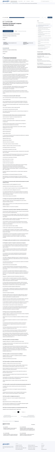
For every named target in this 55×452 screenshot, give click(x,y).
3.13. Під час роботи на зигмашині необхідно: (43, 39)
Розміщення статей (43, 449)
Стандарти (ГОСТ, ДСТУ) (19, 445)
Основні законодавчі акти (31, 445)
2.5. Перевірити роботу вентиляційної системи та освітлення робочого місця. (44, 34)
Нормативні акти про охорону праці (33, 446)
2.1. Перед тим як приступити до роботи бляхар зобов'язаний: (44, 30)
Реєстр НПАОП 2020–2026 (19, 449)
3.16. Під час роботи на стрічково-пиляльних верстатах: (43, 43)
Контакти (32, 1)
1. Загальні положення (40, 22)
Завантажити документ (8, 31)
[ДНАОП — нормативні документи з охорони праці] (6, 1)
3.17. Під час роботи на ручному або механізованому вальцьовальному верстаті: (44, 45)
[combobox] (47, 1)
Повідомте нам (17, 421)
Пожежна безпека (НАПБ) (31, 449)
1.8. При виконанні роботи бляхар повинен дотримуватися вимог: (43, 25)
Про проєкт (28, 1)
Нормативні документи (13, 1)
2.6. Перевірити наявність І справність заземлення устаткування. (44, 36)
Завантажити (50, 17)
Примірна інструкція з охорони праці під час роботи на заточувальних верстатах (27, 435)
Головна (4, 3)
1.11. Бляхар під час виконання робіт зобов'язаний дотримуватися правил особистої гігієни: (44, 28)
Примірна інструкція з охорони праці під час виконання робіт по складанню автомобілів (10, 435)
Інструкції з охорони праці (15, 3)
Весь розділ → (33, 424)
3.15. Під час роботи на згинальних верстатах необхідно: (43, 41)
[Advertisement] (27, 10)
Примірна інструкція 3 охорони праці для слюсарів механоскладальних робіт (10, 429)
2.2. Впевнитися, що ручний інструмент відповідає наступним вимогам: (44, 32)
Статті (24, 1)
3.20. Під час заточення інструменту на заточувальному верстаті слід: (43, 48)
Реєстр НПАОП (20, 1)
